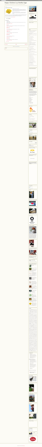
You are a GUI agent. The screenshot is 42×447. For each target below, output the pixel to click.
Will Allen (34, 348)
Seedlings (30, 342)
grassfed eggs (31, 327)
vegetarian (30, 347)
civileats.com (33, 318)
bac (29, 311)
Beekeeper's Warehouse (35, 313)
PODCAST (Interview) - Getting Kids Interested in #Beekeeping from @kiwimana (34, 278)
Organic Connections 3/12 (31, 46)
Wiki (32, 348)
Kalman (36, 332)
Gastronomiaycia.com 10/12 (31, 53)
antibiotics (35, 310)
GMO (29, 327)
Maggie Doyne (35, 334)
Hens (29, 330)
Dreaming (30, 320)
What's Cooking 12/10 (31, 63)
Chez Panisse (32, 317)
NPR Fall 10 (30, 41)
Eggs (31, 322)
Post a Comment (7, 41)
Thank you (30, 345)
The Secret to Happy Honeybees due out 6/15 (34, 281)
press (36, 340)
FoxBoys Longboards (31, 429)
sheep (35, 342)
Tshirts (29, 346)
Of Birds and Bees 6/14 (31, 32)
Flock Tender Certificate (31, 325)
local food (33, 334)
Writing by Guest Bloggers (31, 116)
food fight (36, 325)
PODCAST (30, 340)
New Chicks (30, 338)
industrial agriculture (35, 331)
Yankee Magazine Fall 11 (31, 39)
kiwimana (36, 333)
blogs (29, 315)
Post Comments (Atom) (17, 46)
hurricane (32, 331)
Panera (33, 339)
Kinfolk (32, 333)
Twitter (32, 346)
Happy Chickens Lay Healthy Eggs (16, 2)
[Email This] (7, 18)
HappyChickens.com (31, 97)
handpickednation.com (35, 328)
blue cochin (31, 315)
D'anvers (29, 319)
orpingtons (30, 339)
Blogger (24, 445)
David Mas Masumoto (33, 319)
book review (33, 315)
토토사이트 (8, 34)
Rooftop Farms (33, 341)
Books (35, 315)
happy (29, 329)
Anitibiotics (30, 310)
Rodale (31, 341)
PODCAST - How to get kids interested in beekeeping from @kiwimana (32, 30)
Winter (32, 349)
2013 (36, 309)
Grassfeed (34, 327)
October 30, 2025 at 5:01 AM (9, 33)
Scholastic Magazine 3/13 (31, 37)
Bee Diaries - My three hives (31, 119)
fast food (36, 324)
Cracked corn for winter (8, 7)
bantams (34, 311)
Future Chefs (35, 326)
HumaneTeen (31, 368)
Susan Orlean (30, 344)
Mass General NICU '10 (31, 64)
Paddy (31, 339)
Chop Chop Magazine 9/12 (31, 48)
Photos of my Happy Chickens (32, 118)
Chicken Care (34, 317)
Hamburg (32, 328)
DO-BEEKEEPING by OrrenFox (32, 19)
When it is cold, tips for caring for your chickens (34, 285)
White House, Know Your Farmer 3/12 (32, 40)
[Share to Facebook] (9, 18)
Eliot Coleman (34, 322)
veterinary (33, 347)
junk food (34, 332)
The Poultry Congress (34, 345)
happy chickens (35, 329)
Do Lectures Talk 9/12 (31, 36)
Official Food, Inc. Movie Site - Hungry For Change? (33, 372)
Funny (33, 326)
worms (29, 350)
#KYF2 (34, 309)
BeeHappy (30, 101)
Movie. (31, 337)
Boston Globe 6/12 (31, 38)
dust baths (32, 320)
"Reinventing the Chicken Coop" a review (34, 298)
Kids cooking (30, 333)
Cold (36, 318)
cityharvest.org (30, 318)
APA (36, 310)
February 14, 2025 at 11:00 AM (9, 26)
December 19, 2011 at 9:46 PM (9, 23)
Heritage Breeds (31, 330)
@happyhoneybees (31, 99)
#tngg (35, 309)
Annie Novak (32, 310)
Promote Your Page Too (31, 430)
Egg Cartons (30, 322)
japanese (30, 332)
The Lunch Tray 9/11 (31, 47)
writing (31, 350)
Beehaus (32, 313)
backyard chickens (31, 311)
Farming (33, 324)
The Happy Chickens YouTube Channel (32, 261)
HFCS (33, 330)
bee (35, 312)
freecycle (30, 326)
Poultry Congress (34, 340)
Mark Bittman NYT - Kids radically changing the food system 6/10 (32, 43)
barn (35, 311)
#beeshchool (32, 309)
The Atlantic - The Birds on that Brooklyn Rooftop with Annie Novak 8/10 (32, 45)
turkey (31, 346)
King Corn (34, 333)
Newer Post (6, 44)
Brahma (32, 316)
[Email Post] (6, 18)
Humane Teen (30, 331)
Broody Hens (34, 316)
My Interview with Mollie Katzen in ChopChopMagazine (32, 62)
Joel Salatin (32, 332)
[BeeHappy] (29, 187)
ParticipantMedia (35, 339)
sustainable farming (34, 344)
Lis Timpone (30, 334)
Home (16, 44)
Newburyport (36, 338)
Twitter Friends (35, 346)
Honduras (36, 330)
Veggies (31, 347)
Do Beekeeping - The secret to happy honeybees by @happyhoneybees (34, 273)
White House (30, 348)
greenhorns (36, 327)
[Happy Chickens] (29, 131)
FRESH (31, 326)
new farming (33, 338)
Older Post (26, 44)
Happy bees (31, 329)
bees (32, 314)
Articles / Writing (30, 115)
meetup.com (36, 335)
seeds (31, 342)
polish (31, 340)
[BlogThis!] (8, 18)
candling (29, 317)
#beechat (30, 309)
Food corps (34, 325)
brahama (31, 316)
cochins (35, 318)
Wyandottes (33, 350)
